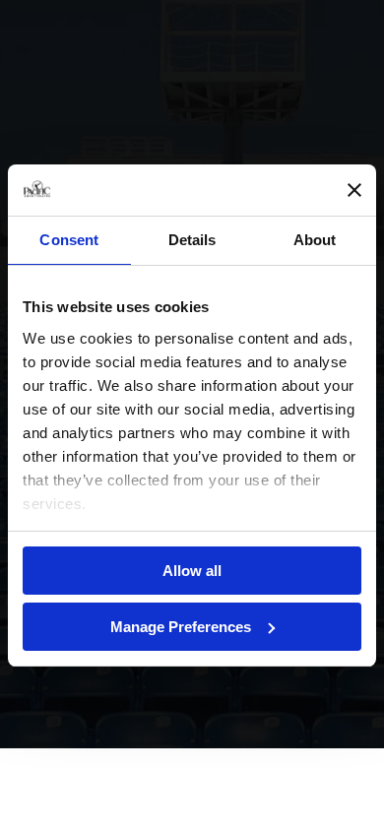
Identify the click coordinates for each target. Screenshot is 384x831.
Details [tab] (192, 239)
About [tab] (315, 239)
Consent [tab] (68, 239)
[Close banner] (354, 190)
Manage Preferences (180, 626)
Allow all (192, 570)
